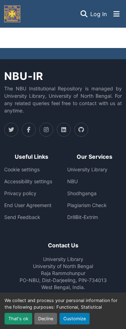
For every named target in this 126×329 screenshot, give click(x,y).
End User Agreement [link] (27, 205)
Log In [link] (98, 14)
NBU (72, 181)
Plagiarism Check (87, 205)
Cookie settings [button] (22, 169)
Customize (74, 318)
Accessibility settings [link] (28, 181)
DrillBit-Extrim (82, 217)
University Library (87, 169)
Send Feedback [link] (22, 217)
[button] (12, 13)
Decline (45, 318)
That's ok (18, 318)
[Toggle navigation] (116, 14)
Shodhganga (82, 193)
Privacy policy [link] (20, 193)
